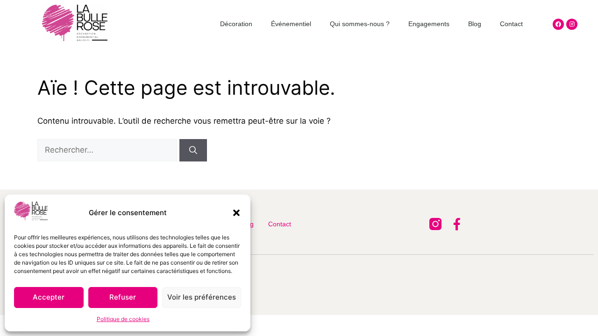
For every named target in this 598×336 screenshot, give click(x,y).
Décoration (236, 24)
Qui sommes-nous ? (360, 24)
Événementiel (291, 24)
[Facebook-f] (457, 224)
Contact (511, 24)
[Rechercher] (193, 150)
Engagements (428, 24)
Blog (474, 24)
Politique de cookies (123, 318)
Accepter (48, 297)
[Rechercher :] (108, 149)
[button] (236, 212)
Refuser (122, 297)
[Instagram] (571, 24)
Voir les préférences (201, 297)
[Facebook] (558, 24)
